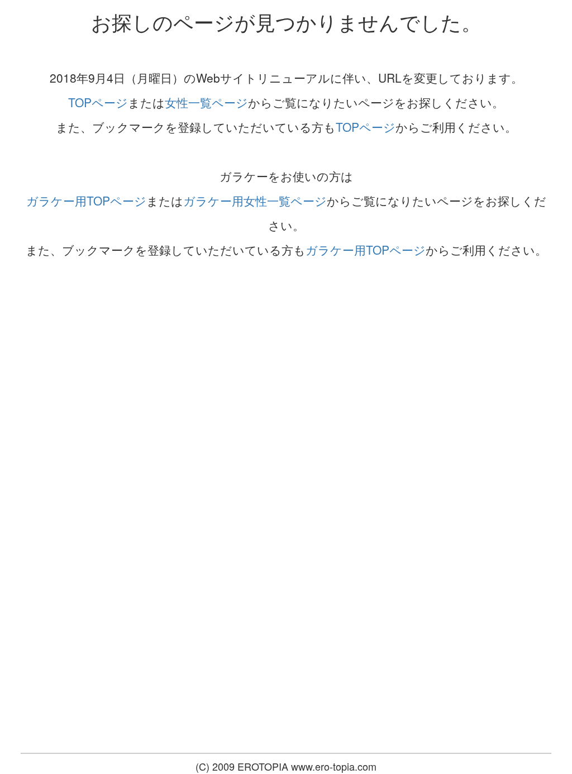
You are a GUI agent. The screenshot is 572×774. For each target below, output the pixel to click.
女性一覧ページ (206, 102)
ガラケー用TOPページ (86, 200)
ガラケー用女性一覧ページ (255, 200)
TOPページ (98, 102)
